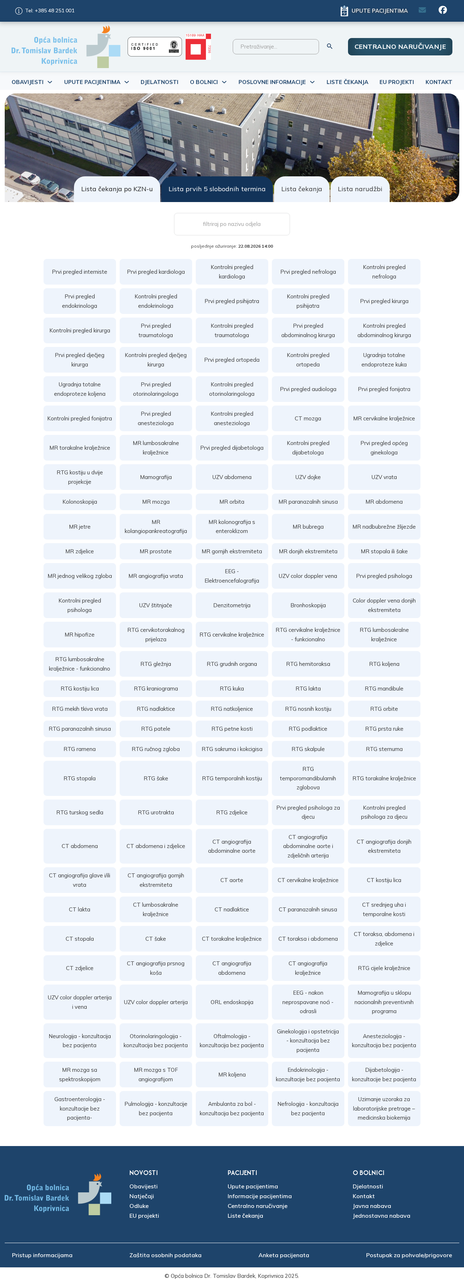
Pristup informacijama (42, 1255)
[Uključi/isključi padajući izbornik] (50, 82)
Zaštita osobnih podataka (165, 1255)
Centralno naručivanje (400, 46)
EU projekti (144, 1215)
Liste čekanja (347, 82)
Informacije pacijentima (260, 1196)
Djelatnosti (159, 82)
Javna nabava (372, 1205)
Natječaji (141, 1196)
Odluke (139, 1205)
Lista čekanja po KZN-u (117, 189)
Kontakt (439, 82)
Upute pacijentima (253, 1186)
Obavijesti (143, 1186)
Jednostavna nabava (381, 1215)
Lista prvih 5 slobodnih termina (217, 189)
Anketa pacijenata (283, 1255)
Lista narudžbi (360, 189)
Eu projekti (397, 82)
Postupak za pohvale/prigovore (409, 1255)
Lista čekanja (301, 189)
